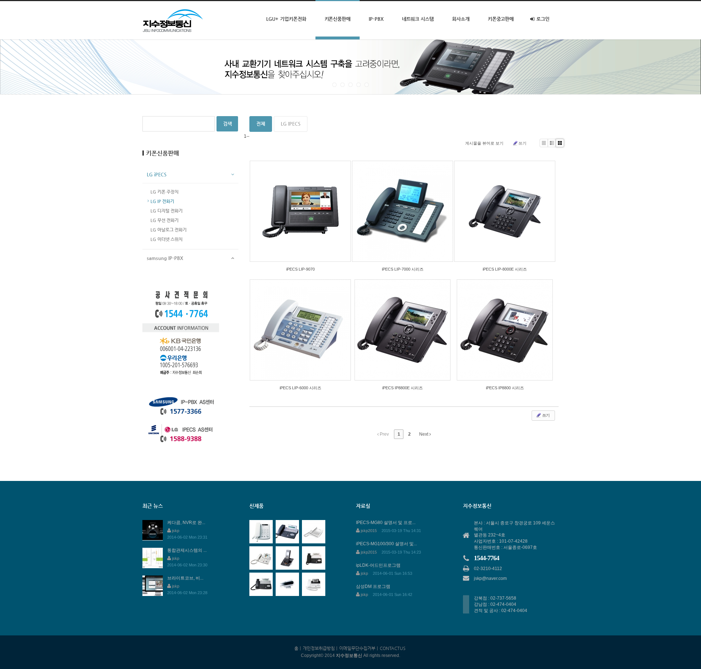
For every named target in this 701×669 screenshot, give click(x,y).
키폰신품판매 (338, 19)
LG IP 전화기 (162, 201)
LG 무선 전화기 (164, 220)
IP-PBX (376, 19)
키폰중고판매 (501, 19)
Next (424, 434)
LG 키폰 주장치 (164, 191)
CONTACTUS (393, 648)
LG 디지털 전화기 (166, 210)
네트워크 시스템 (418, 19)
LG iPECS (156, 174)
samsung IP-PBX (165, 258)
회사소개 (461, 19)
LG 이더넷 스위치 (166, 239)
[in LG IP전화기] (402, 211)
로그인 (542, 19)
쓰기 (522, 143)
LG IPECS (290, 123)
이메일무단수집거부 (357, 648)
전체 (260, 123)
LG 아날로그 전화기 (168, 229)
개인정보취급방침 (319, 648)
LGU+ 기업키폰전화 (286, 19)
